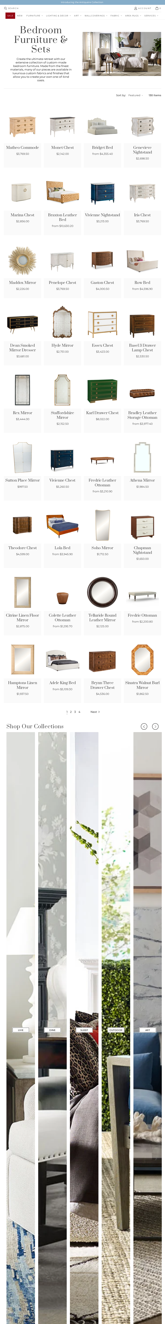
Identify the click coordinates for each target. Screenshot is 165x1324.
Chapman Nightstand (142, 550)
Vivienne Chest (62, 480)
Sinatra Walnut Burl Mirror (142, 685)
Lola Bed (62, 548)
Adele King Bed (62, 683)
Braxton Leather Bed (62, 217)
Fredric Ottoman (142, 615)
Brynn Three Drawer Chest (102, 685)
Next (155, 726)
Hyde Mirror (62, 345)
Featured (134, 95)
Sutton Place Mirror (22, 480)
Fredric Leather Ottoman (102, 483)
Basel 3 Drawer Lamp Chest (142, 348)
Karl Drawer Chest (102, 413)
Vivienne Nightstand (102, 215)
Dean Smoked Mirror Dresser (22, 348)
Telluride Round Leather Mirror (102, 618)
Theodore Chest (22, 548)
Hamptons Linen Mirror (22, 685)
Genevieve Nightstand (142, 150)
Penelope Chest (62, 283)
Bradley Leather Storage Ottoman (142, 415)
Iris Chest (142, 215)
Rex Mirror (22, 413)
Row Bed (142, 283)
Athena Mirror (142, 480)
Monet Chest (62, 147)
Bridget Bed (102, 147)
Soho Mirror (102, 548)
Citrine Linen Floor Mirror (22, 618)
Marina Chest (22, 215)
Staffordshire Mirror (62, 415)
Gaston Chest (102, 283)
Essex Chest (102, 345)
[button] (34, 15)
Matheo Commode (22, 147)
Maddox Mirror (22, 283)
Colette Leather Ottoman (62, 618)
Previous (144, 726)
